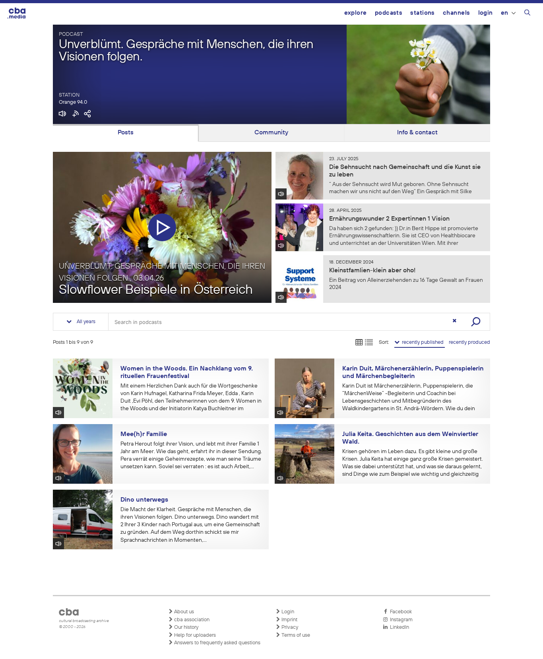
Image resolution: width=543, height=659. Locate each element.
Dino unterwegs (144, 500)
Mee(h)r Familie (143, 434)
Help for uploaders (194, 635)
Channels (456, 13)
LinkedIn (398, 627)
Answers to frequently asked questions (216, 642)
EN (504, 13)
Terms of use (295, 635)
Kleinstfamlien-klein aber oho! (372, 270)
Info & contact (417, 133)
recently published (422, 342)
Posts (126, 133)
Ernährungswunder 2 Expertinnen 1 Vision (389, 219)
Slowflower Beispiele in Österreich (156, 290)
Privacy (289, 627)
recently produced (469, 342)
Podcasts (389, 13)
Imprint (288, 619)
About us (183, 611)
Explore (355, 13)
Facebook (400, 611)
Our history (185, 627)
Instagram (400, 619)
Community (271, 133)
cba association (191, 619)
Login (485, 13)
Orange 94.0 (73, 102)
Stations (422, 13)
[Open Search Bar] (527, 14)
